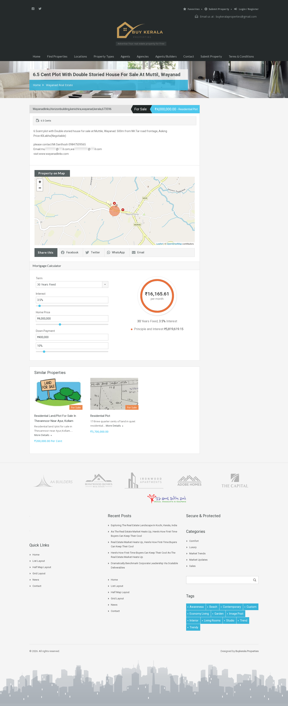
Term (39, 278)
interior (194, 620)
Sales (192, 566)
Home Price (43, 312)
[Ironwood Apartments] (144, 480)
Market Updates (198, 559)
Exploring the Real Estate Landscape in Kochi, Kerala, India (144, 525)
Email (140, 252)
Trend (243, 620)
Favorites (194, 9)
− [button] (40, 188)
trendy (194, 627)
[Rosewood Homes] (98, 480)
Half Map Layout (42, 567)
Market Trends (197, 553)
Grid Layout (39, 573)
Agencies (143, 56)
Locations (80, 56)
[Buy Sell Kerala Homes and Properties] (141, 30)
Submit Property (219, 9)
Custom (251, 606)
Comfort (194, 540)
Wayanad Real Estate (59, 85)
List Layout (39, 560)
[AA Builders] (53, 480)
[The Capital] (235, 480)
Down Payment (45, 330)
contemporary (232, 606)
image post (236, 613)
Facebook (72, 252)
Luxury (193, 547)
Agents (125, 56)
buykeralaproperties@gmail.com (236, 16)
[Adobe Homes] (189, 480)
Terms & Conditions (241, 56)
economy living (199, 613)
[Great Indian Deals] (166, 499)
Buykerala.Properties (247, 651)
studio (230, 620)
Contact (188, 56)
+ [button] (40, 181)
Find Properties (57, 56)
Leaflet (159, 243)
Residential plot (100, 416)
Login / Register (248, 9)
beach (213, 606)
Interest (40, 293)
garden (219, 613)
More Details (42, 435)
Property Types (104, 56)
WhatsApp (118, 252)
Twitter (95, 252)
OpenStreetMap (174, 243)
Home (36, 56)
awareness (197, 606)
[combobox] (72, 284)
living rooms (212, 620)
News (36, 579)
